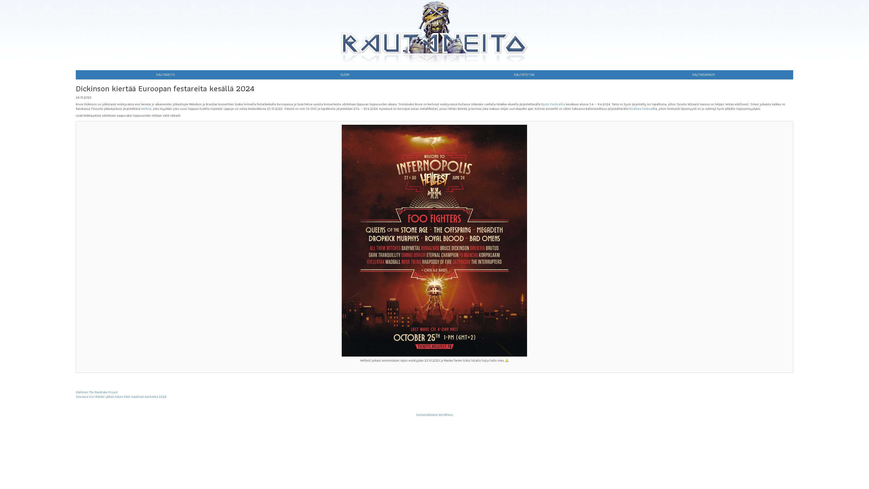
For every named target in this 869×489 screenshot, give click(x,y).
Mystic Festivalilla (553, 104)
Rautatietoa (524, 74)
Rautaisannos (703, 74)
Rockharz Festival (641, 108)
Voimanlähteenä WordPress (434, 414)
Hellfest (146, 108)
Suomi (344, 74)
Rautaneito (165, 74)
